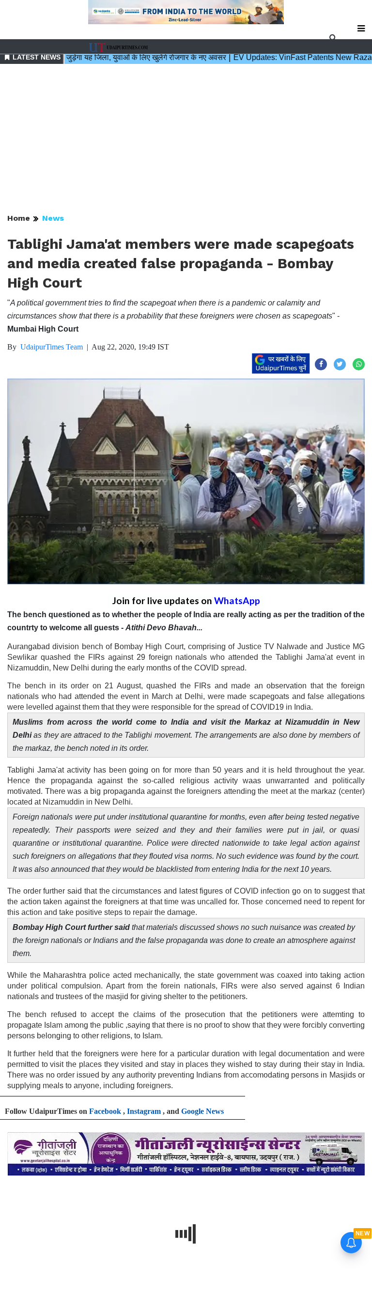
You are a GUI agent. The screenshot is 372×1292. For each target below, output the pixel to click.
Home (18, 218)
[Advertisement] (186, 139)
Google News (202, 1111)
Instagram (144, 1111)
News (53, 218)
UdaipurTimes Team (51, 347)
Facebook (105, 1111)
